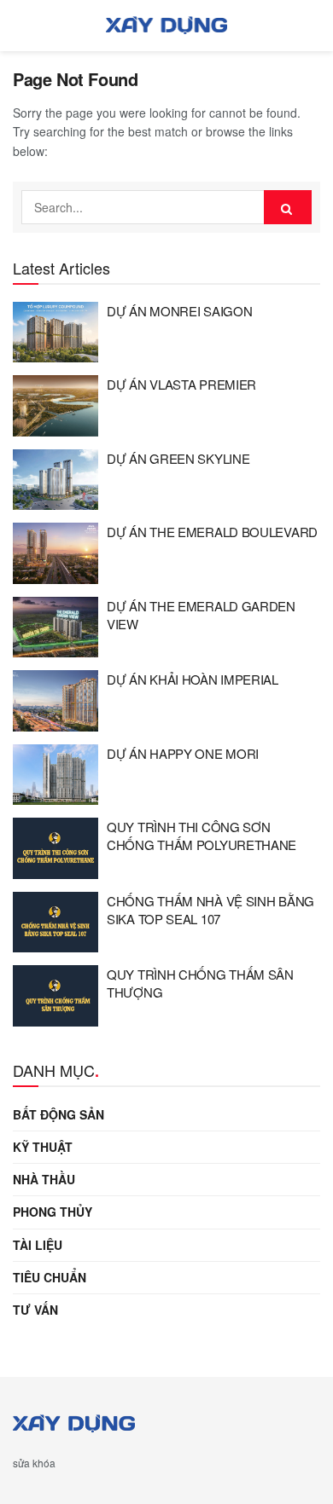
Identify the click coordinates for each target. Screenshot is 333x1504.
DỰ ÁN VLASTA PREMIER (181, 384)
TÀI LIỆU (37, 1244)
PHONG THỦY (52, 1211)
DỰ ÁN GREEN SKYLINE (178, 458)
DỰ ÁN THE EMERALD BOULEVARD (212, 532)
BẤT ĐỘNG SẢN (58, 1114)
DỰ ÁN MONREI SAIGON (179, 311)
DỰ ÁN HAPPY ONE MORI (183, 753)
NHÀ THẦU (44, 1179)
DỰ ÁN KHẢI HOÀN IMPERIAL (192, 679)
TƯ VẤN (35, 1309)
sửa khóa (34, 1462)
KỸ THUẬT (43, 1146)
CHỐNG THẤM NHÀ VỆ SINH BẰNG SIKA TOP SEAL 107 (210, 910)
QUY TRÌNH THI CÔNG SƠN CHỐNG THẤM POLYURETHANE (201, 835)
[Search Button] (288, 207)
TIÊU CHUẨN (49, 1277)
